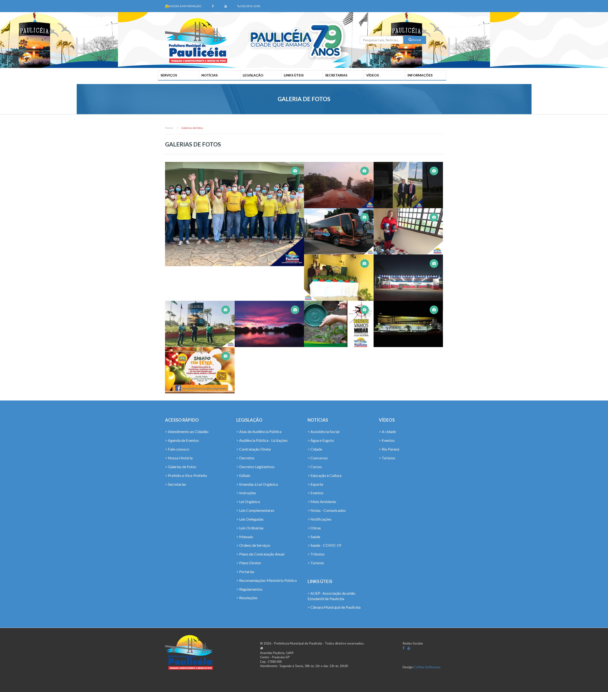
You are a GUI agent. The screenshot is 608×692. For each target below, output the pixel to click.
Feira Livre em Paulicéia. (200, 372)
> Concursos (318, 458)
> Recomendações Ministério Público (266, 580)
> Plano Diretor (248, 562)
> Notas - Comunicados (327, 510)
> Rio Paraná (389, 449)
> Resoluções (246, 597)
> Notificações (320, 519)
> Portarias (245, 571)
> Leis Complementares (255, 510)
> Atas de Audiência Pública (258, 431)
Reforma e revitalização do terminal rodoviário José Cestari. (408, 273)
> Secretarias (175, 484)
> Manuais (244, 536)
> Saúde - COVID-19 (324, 545)
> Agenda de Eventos (182, 440)
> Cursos (315, 466)
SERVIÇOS (169, 75)
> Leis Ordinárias (250, 528)
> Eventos (315, 492)
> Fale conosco (177, 449)
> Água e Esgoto (321, 440)
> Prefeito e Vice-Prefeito (186, 475)
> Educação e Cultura (325, 475)
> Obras (314, 528)
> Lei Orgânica (248, 501)
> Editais (243, 475)
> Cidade (315, 449)
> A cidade (387, 431)
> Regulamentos (249, 589)
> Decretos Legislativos (255, 466)
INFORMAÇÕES (420, 75)
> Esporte (315, 484)
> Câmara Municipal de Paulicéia (334, 607)
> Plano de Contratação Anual (260, 554)
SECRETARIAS (336, 75)
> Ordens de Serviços (253, 545)
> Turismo (316, 562)
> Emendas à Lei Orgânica (257, 484)
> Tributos (316, 554)
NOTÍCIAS (209, 75)
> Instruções (246, 492)
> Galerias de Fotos (180, 466)
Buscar (416, 40)
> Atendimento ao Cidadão (187, 431)
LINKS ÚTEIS (294, 75)
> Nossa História (179, 458)
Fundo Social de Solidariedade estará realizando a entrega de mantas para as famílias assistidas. (408, 220)
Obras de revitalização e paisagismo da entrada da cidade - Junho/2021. (200, 319)
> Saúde (314, 536)
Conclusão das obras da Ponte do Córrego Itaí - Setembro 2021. (338, 180)
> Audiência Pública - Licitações (262, 440)
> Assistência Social (323, 431)
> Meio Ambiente (322, 501)
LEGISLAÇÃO (253, 75)
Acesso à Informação (185, 6)
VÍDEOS (372, 75)
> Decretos (245, 458)
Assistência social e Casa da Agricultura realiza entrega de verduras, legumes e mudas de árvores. (339, 267)
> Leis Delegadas (250, 519)
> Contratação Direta (253, 449)
